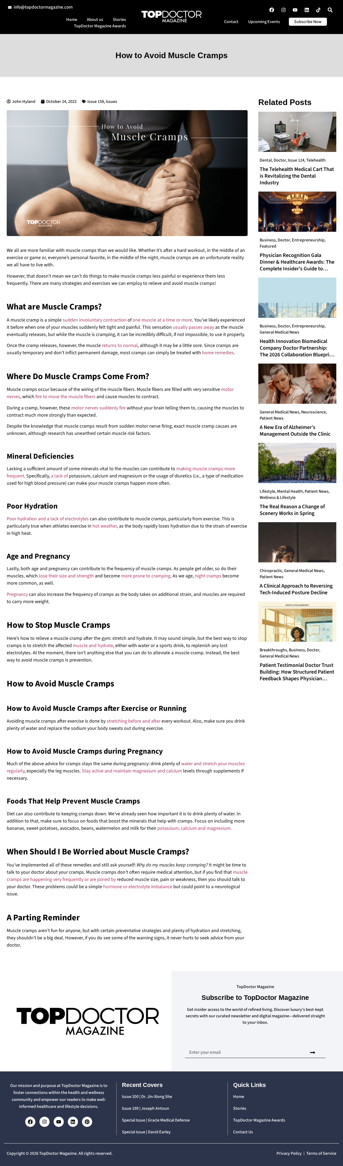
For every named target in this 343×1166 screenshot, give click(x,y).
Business (268, 240)
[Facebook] (30, 1122)
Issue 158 (95, 101)
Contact (231, 22)
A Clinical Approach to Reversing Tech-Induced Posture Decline (296, 589)
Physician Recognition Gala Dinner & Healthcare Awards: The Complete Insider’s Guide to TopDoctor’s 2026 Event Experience (297, 269)
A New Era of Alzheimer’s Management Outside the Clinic (295, 431)
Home (71, 20)
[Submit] (313, 1052)
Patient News (272, 418)
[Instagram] (44, 1122)
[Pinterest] (87, 1122)
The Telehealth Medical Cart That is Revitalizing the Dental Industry (297, 176)
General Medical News (279, 332)
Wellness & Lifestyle (278, 497)
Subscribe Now (308, 22)
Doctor (280, 160)
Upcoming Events (264, 22)
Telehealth (316, 160)
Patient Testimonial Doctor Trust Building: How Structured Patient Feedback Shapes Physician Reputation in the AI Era (297, 675)
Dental (266, 160)
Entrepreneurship (308, 240)
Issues (111, 101)
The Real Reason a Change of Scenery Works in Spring (292, 510)
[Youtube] (59, 1122)
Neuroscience (313, 412)
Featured (268, 246)
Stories (119, 20)
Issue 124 (296, 160)
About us (95, 20)
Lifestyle (267, 491)
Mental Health (290, 491)
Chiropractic (271, 571)
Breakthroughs (273, 650)
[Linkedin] (73, 1122)
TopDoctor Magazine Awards (100, 26)
